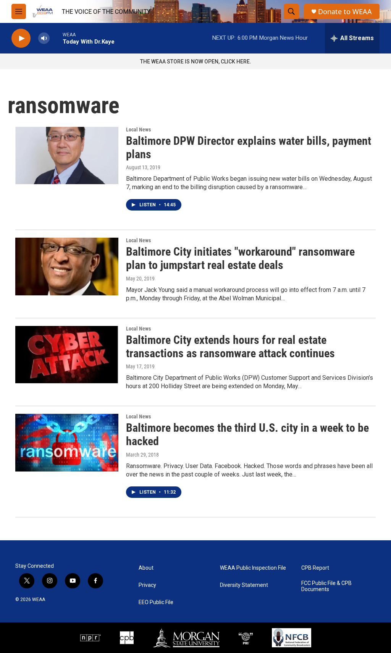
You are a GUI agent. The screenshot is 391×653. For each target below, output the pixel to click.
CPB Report (315, 568)
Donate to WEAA (345, 12)
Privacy (147, 585)
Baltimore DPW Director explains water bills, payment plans (248, 147)
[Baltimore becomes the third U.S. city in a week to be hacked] (66, 442)
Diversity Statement (244, 585)
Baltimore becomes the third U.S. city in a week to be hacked (247, 434)
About (146, 568)
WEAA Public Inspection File (253, 568)
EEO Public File (156, 602)
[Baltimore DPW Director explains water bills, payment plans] (66, 155)
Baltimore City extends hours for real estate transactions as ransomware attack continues (230, 346)
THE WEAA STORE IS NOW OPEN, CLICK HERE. (195, 61)
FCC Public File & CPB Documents (326, 586)
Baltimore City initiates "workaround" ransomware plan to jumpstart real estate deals (240, 258)
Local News (138, 129)
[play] (21, 38)
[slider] (56, 38)
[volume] (43, 38)
